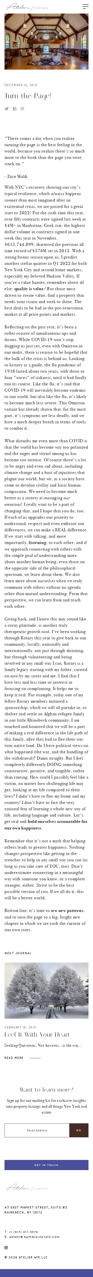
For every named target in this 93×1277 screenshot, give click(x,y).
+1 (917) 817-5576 (23, 1232)
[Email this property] (22, 109)
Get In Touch (46, 1165)
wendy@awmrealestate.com (34, 1237)
